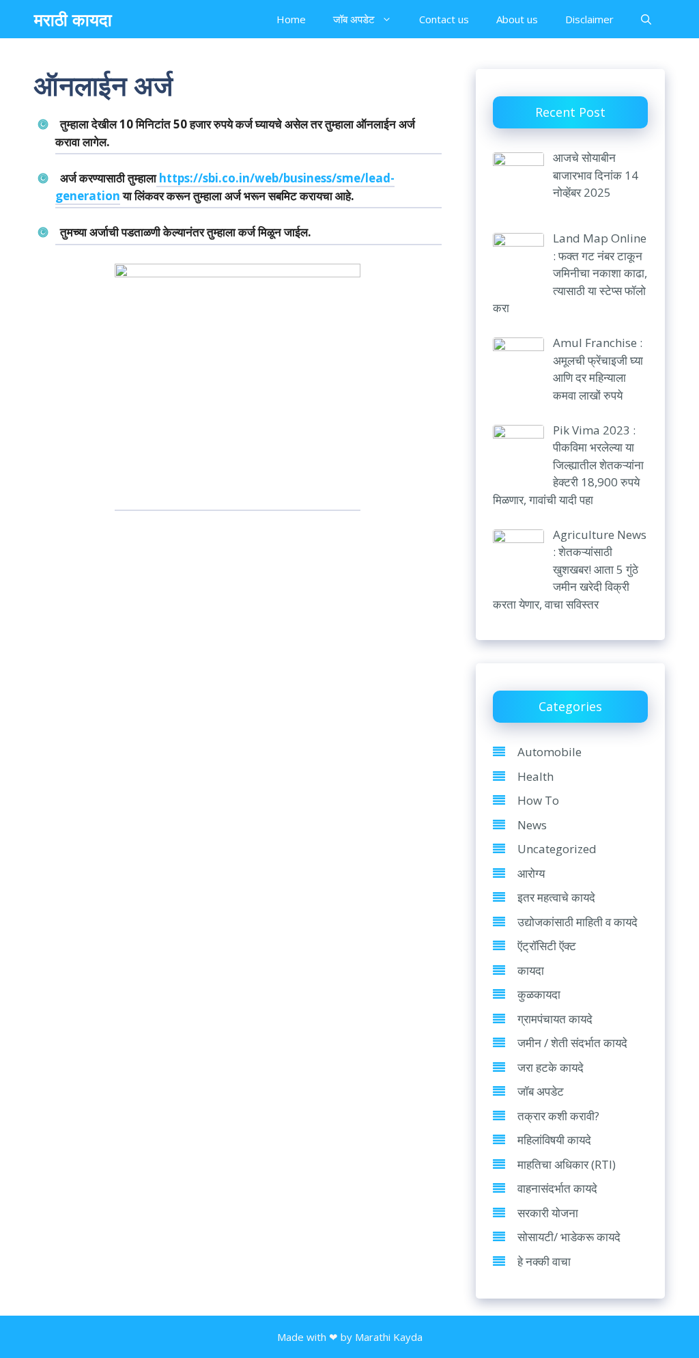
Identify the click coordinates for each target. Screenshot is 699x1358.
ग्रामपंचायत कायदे (555, 1019)
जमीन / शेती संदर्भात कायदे (572, 1043)
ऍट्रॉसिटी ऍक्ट (546, 946)
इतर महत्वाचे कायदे (556, 897)
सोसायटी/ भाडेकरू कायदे (568, 1237)
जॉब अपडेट (354, 19)
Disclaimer (589, 19)
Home (291, 19)
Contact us (444, 19)
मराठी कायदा (73, 19)
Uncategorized (557, 849)
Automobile (549, 752)
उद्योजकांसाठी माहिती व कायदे (577, 922)
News (532, 825)
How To (538, 800)
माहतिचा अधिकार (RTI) (566, 1164)
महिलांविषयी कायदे (554, 1140)
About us (517, 19)
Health (535, 776)
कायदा (530, 970)
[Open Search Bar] (646, 19)
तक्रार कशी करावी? (558, 1116)
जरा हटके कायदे (550, 1067)
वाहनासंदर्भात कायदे (557, 1188)
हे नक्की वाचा (544, 1261)
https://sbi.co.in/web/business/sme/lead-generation (225, 187)
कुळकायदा (538, 994)
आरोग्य (531, 873)
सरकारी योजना (547, 1213)
